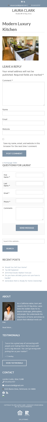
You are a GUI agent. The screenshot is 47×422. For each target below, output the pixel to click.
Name (5, 109)
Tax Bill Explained (11, 270)
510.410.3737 (35, 5)
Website (6, 129)
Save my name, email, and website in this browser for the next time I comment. (21, 145)
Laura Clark (23, 10)
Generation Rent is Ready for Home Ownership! (23, 281)
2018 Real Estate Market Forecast (18, 273)
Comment (7, 80)
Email (4, 119)
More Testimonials (14, 363)
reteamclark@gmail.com (18, 5)
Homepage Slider (10, 163)
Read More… (7, 327)
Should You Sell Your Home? (16, 267)
